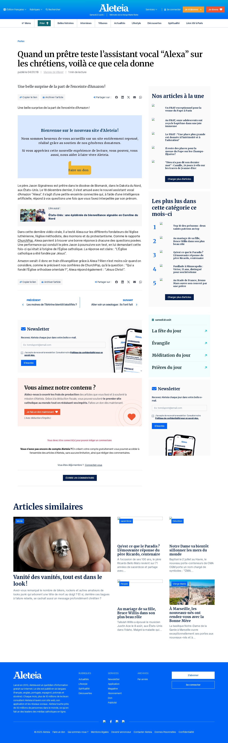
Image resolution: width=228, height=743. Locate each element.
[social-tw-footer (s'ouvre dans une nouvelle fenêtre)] (117, 721)
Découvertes (154, 23)
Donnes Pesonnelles (165, 731)
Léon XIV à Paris (194, 23)
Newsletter (114, 679)
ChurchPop (25, 240)
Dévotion (177, 521)
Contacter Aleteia (143, 731)
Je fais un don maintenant (40, 411)
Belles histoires (66, 23)
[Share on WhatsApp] (140, 97)
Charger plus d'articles (179, 179)
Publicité (112, 702)
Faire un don (78, 170)
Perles (21, 41)
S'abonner (193, 675)
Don (110, 697)
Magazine (113, 688)
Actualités (119, 23)
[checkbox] (22, 353)
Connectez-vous (93, 465)
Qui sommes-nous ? (78, 731)
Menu (28, 23)
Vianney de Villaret (53, 72)
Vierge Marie (179, 583)
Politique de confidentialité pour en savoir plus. (177, 418)
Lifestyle (136, 23)
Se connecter (174, 9)
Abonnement (115, 693)
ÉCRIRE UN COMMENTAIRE (80, 477)
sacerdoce (126, 521)
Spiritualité (174, 23)
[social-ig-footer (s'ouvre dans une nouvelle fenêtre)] (123, 721)
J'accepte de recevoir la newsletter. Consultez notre (63, 354)
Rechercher (54, 9)
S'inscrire (29, 362)
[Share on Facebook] (116, 97)
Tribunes (102, 23)
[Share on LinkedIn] (122, 97)
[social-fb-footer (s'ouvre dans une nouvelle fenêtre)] (110, 721)
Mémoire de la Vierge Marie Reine (124, 15)
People (124, 583)
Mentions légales (100, 731)
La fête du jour (166, 331)
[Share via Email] (134, 97)
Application (114, 683)
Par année (143, 679)
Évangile (161, 343)
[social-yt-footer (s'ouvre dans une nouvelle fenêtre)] (104, 721)
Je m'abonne (191, 9)
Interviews (85, 23)
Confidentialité (186, 731)
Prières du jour (167, 367)
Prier (42, 23)
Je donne (213, 9)
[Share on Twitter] (128, 97)
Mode (20, 521)
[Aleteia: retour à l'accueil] (114, 8)
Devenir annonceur (121, 731)
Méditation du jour (171, 355)
